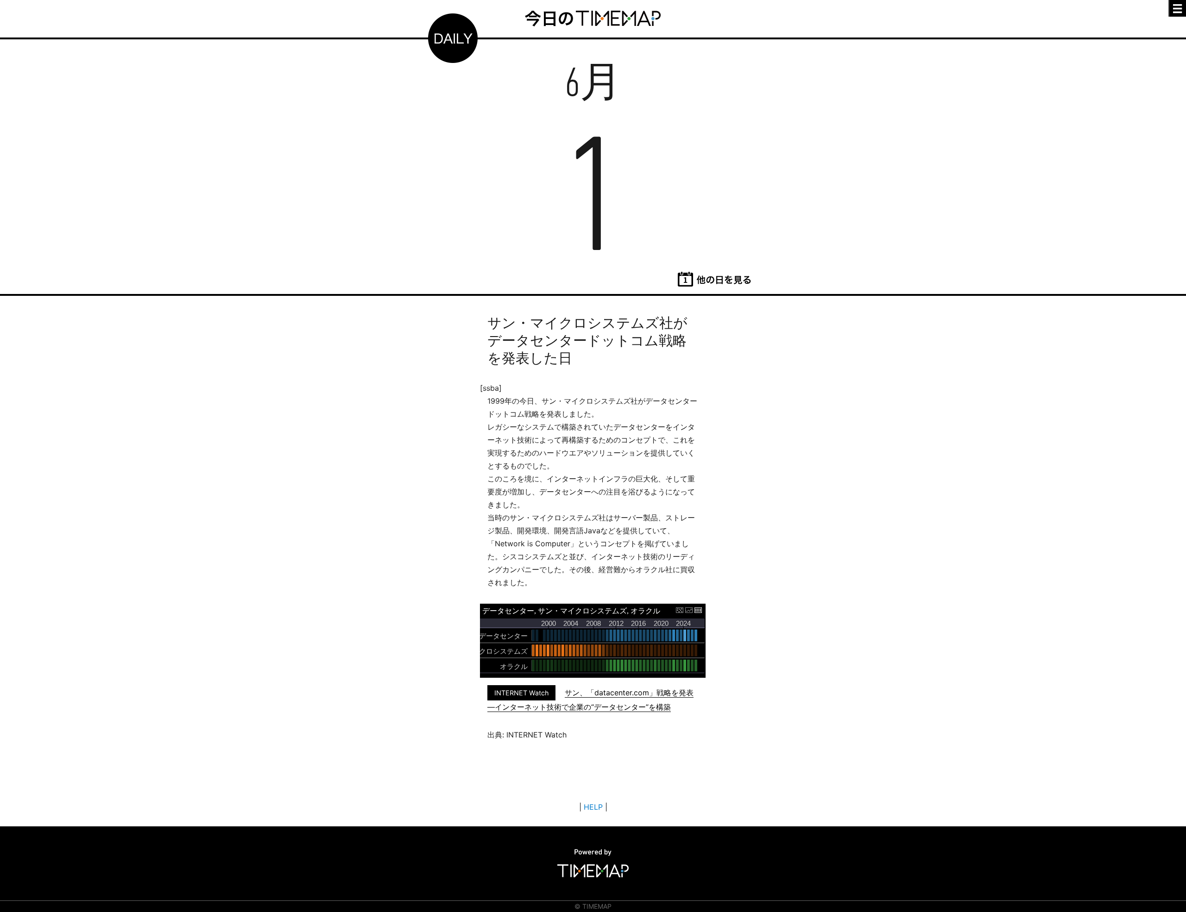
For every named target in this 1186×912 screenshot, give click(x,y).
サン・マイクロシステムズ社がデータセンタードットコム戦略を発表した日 (587, 340)
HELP (593, 807)
